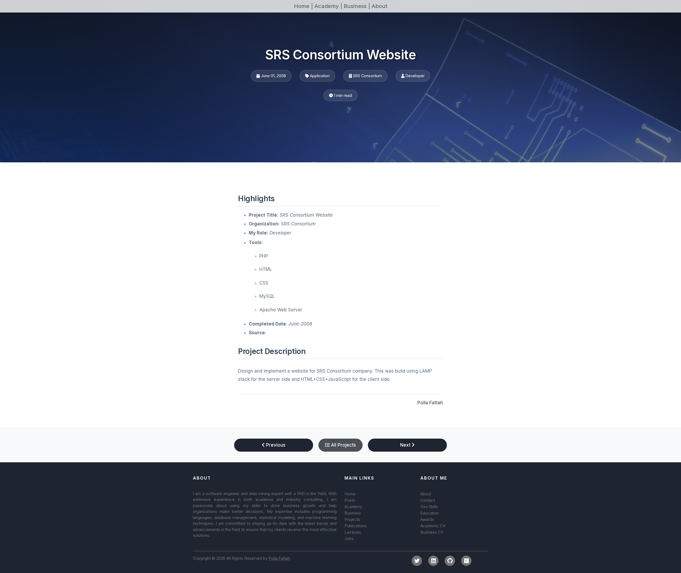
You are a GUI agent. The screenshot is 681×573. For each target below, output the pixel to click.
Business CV (431, 532)
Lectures (352, 532)
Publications (355, 525)
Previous (275, 445)
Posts (349, 500)
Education (429, 513)
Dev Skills (429, 506)
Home (350, 493)
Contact (427, 500)
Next (406, 445)
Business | (358, 6)
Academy (353, 506)
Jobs (349, 538)
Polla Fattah (430, 402)
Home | (304, 6)
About (379, 6)
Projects (352, 519)
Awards (427, 519)
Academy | (329, 6)
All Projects (343, 445)
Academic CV (433, 525)
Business (352, 513)
